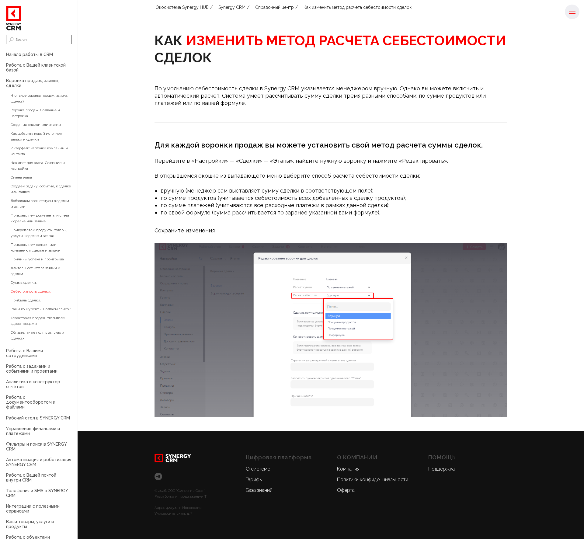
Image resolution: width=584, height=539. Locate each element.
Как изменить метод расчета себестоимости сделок (358, 7)
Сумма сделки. (24, 282)
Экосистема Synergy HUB (182, 7)
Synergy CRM (231, 7)
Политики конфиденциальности (372, 479)
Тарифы (254, 479)
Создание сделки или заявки (36, 125)
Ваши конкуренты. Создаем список (41, 309)
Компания (348, 469)
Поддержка (441, 469)
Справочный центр (274, 7)
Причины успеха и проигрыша (37, 259)
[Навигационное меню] (572, 12)
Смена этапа (21, 177)
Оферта (346, 490)
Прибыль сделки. (26, 300)
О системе (258, 469)
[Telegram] (158, 476)
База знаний (259, 490)
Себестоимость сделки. (31, 291)
